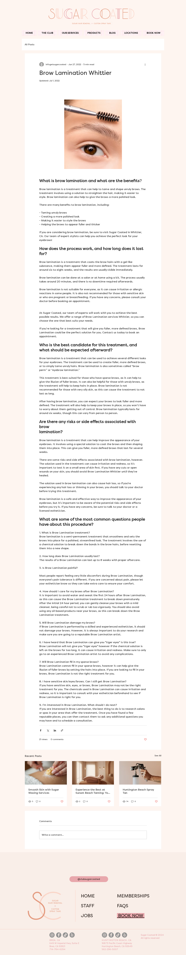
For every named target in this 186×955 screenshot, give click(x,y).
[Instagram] (52, 935)
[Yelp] (72, 935)
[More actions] (145, 64)
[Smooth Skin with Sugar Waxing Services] (46, 773)
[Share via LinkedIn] (54, 730)
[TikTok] (65, 935)
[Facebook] (58, 935)
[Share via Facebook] (40, 730)
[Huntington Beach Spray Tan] (140, 773)
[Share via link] (62, 730)
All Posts (29, 44)
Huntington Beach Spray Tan (138, 791)
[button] (70, 33)
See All (158, 755)
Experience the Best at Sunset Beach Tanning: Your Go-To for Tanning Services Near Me (93, 791)
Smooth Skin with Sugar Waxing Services (43, 791)
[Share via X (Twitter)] (47, 730)
